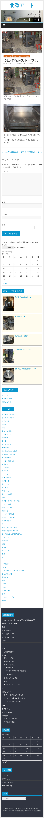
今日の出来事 (6, 477)
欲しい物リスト (7, 574)
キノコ (4, 557)
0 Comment (28, 64)
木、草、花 (5, 551)
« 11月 (5, 283)
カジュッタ (5, 421)
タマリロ (5, 474)
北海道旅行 (5, 577)
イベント (5, 587)
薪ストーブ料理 (7, 399)
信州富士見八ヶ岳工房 (9, 451)
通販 (3, 544)
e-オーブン (5, 487)
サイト (4, 225)
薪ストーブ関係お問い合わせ (13, 695)
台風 (3, 627)
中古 (3, 428)
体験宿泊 (5, 716)
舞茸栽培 (5, 464)
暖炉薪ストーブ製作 (8, 637)
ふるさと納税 (6, 504)
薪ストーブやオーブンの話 (21, 56)
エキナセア (5, 467)
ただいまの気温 (10, 152)
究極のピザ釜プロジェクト (11, 531)
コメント (5, 171)
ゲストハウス (6, 434)
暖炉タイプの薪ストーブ (10, 623)
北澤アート (22, 5)
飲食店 (4, 547)
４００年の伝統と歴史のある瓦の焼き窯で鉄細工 (18, 620)
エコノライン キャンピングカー (13, 570)
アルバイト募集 (7, 712)
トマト (4, 441)
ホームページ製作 (8, 418)
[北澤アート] (22, 16)
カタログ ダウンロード (12, 685)
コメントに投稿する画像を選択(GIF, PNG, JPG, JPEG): (20, 243)
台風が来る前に (7, 630)
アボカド (5, 471)
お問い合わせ (6, 402)
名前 (4, 202)
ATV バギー (6, 590)
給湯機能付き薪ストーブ (10, 454)
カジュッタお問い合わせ (12, 701)
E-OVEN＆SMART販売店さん (12, 534)
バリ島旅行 (5, 564)
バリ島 (4, 584)
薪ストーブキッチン (8, 414)
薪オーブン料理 (7, 494)
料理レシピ (5, 491)
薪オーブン (5, 395)
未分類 (4, 600)
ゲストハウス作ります (11, 718)
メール (5, 214)
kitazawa (19, 64)
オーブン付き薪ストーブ (10, 527)
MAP (3, 705)
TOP (3, 648)
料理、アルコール (8, 507)
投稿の (6, 779)
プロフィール (6, 537)
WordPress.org (7, 785)
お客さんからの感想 (8, 517)
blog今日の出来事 (8, 652)
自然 (3, 554)
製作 (3, 497)
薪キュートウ (6, 457)
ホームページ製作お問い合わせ (14, 698)
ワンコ (4, 560)
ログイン (5, 775)
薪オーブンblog (9, 661)
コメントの (7, 782)
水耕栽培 (5, 438)
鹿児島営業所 (6, 444)
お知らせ (5, 511)
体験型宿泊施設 (9, 722)
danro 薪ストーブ (8, 634)
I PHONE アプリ (8, 597)
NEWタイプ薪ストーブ (31, 152)
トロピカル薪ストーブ (9, 431)
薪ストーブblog (9, 658)
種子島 (4, 424)
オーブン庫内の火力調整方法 (16, 671)
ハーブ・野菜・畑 (8, 461)
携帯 (3, 594)
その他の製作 (6, 521)
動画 (3, 580)
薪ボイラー (5, 448)
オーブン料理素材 (8, 514)
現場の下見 (5, 641)
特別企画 (5, 541)
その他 (4, 567)
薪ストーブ (8, 56)
